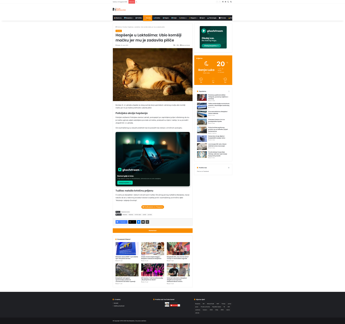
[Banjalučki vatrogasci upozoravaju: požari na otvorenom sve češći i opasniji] (127, 269)
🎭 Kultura (182, 18)
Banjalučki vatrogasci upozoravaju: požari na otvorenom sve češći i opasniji (125, 279)
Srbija (216, 309)
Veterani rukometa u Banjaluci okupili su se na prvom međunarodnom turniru (177, 279)
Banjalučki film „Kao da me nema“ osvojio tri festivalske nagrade (178, 257)
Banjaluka (125, 214)
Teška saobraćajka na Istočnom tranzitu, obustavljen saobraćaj (218, 104)
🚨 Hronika (147, 18)
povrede (150, 214)
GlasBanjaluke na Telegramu (153, 207)
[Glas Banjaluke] (119, 9)
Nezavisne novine (125, 212)
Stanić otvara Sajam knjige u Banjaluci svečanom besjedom (151, 257)
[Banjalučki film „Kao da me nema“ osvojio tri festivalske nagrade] (178, 248)
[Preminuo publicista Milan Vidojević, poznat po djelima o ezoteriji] (202, 97)
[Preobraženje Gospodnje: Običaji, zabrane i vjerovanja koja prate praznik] (202, 154)
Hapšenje (131, 214)
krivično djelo (138, 214)
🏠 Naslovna (118, 18)
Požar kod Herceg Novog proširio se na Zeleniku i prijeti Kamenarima (218, 129)
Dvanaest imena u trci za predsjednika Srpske (216, 120)
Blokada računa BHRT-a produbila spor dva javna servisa (127, 257)
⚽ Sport (202, 18)
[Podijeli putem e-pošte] (143, 222)
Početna (119, 27)
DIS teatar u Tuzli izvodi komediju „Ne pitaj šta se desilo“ (152, 279)
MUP (218, 303)
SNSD (211, 309)
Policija (223, 303)
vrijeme (228, 309)
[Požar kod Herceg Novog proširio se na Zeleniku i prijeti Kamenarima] (202, 130)
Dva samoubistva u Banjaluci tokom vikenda (217, 112)
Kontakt (116, 303)
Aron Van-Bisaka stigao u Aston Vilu (146, 2)
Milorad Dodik (210, 303)
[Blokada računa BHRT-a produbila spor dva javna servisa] (127, 248)
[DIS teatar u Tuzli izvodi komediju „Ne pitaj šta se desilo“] (152, 269)
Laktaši (144, 214)
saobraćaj (197, 309)
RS (224, 306)
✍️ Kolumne (232, 18)
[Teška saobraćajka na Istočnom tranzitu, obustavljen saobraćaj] (202, 106)
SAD (229, 306)
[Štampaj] (147, 222)
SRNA (222, 309)
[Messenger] (139, 222)
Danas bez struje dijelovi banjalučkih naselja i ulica (216, 137)
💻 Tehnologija (211, 18)
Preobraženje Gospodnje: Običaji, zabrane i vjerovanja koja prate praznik (217, 154)
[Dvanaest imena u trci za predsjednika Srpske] (202, 122)
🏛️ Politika (138, 18)
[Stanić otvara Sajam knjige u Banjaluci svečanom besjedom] (152, 248)
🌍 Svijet (174, 18)
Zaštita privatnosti (119, 306)
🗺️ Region (166, 18)
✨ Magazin (192, 18)
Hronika (125, 27)
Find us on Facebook (203, 171)
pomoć (229, 303)
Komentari (153, 230)
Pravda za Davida (205, 306)
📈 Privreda (222, 18)
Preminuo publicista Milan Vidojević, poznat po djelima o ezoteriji (218, 97)
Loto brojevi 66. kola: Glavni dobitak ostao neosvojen (217, 145)
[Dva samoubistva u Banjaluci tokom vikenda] (202, 114)
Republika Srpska (216, 306)
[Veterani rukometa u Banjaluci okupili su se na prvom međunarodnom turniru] (178, 269)
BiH (204, 303)
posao (196, 306)
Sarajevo (205, 309)
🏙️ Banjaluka (128, 18)
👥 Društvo (156, 18)
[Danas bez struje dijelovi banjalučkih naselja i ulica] (202, 138)
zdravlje (197, 313)
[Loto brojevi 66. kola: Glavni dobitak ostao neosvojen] (202, 146)
